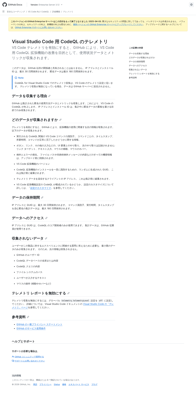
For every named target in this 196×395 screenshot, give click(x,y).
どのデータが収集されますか (35, 120)
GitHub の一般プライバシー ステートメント (39, 324)
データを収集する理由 (29, 96)
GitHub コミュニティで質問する (29, 356)
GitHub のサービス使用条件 (31, 328)
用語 (35, 384)
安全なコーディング (16, 11)
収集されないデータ (28, 238)
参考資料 (19, 317)
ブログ (94, 384)
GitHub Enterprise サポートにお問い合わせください (38, 27)
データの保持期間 (26, 197)
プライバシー (45, 384)
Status (57, 384)
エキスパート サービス (78, 384)
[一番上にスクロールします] (190, 389)
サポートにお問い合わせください (30, 361)
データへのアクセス (28, 218)
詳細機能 (56, 11)
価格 (64, 384)
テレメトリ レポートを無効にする (39, 293)
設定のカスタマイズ (40, 187)
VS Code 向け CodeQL (38, 11)
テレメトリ (68, 11)
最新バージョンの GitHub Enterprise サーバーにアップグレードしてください (108, 24)
